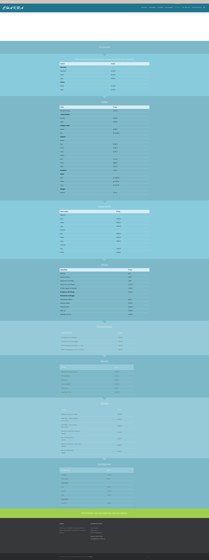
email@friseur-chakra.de (14, 1)
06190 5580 (5, 1)
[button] (204, 7)
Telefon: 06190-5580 (96, 536)
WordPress (90, 556)
